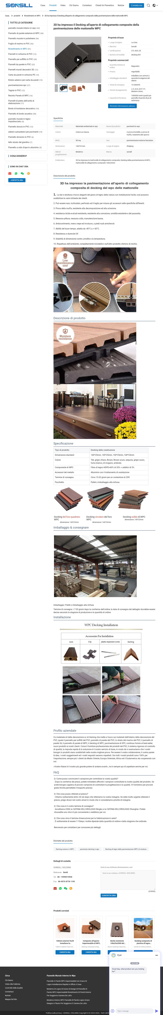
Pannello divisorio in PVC (21, 137)
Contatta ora (136, 5)
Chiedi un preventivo (105, 5)
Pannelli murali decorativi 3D (23, 69)
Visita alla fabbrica (12, 984)
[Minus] (156, 955)
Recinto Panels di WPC (20, 95)
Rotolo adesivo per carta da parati (25, 80)
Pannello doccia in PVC (20, 126)
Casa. (43, 5)
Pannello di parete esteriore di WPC (26, 33)
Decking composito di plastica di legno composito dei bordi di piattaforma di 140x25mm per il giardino (143, 942)
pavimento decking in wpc (89, 849)
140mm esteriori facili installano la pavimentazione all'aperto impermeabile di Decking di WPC (65, 942)
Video (62, 5)
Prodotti (53, 5)
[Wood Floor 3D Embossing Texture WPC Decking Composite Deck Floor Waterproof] (78, 60)
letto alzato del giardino (20, 142)
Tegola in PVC (16, 90)
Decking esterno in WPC (65, 849)
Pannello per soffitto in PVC (22, 59)
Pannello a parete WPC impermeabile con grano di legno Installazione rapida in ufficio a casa (67, 982)
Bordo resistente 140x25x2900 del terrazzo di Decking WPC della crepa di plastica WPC (117, 942)
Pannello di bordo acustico (22, 114)
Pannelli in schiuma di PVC (22, 54)
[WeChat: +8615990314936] (22, 173)
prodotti (17, 16)
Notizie (121, 5)
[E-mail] (9, 173)
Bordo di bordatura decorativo (23, 108)
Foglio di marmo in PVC (20, 43)
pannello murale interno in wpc (24, 28)
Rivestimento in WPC (32, 16)
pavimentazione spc (19, 85)
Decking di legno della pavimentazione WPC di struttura (125, 849)
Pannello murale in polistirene (23, 38)
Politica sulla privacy (54, 1013)
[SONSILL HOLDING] (19, 5)
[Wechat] (65, 888)
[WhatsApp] (16, 173)
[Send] (157, 1011)
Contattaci (87, 5)
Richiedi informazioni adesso (122, 106)
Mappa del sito (11, 999)
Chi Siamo (74, 5)
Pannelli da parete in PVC (21, 64)
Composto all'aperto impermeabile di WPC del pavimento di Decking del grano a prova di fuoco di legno (91, 942)
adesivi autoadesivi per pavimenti (25, 132)
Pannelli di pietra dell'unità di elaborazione (21, 102)
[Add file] (112, 1011)
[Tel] (28, 173)
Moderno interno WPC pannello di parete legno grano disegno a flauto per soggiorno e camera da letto (68, 1001)
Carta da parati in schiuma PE (23, 75)
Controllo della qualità (14, 988)
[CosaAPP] (60, 888)
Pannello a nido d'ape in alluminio (25, 147)
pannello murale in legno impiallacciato (19, 120)
